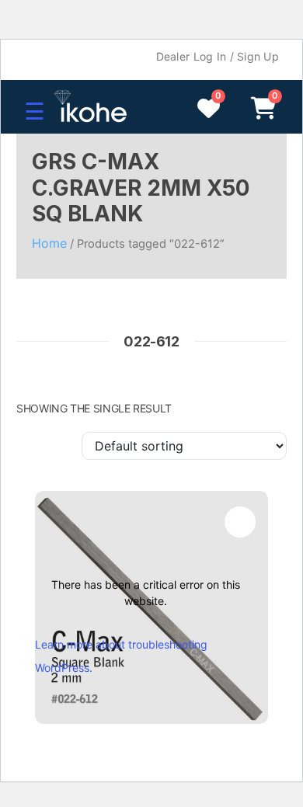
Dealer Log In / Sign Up (217, 56)
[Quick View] (240, 521)
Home (49, 243)
